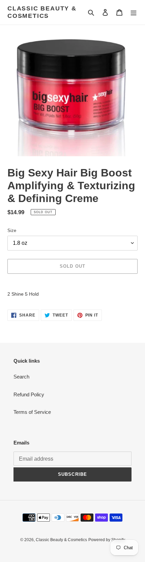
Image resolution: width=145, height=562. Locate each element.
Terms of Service (32, 412)
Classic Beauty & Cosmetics (42, 12)
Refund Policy (28, 394)
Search (21, 376)
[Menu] (133, 12)
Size (11, 230)
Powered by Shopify (106, 539)
